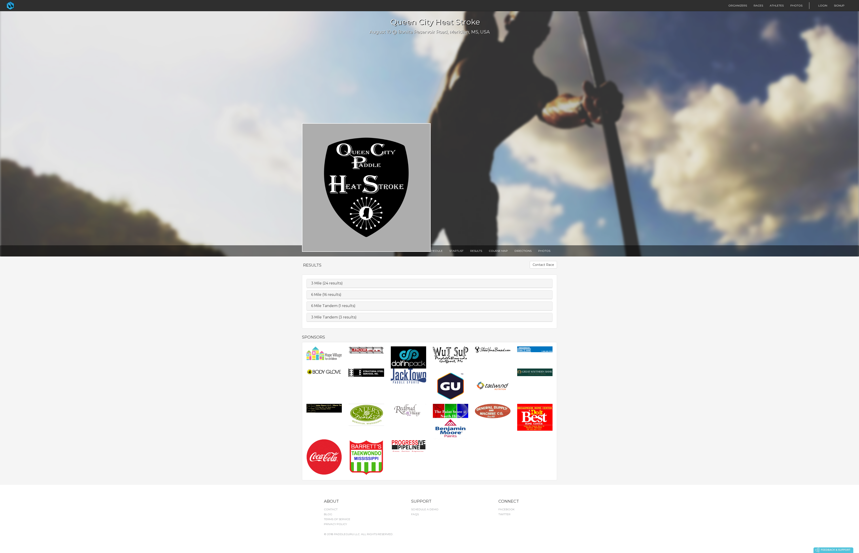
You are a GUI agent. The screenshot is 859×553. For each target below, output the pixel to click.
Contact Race (543, 265)
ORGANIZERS (737, 5)
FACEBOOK (506, 509)
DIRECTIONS (523, 250)
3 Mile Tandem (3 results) (334, 317)
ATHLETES (777, 5)
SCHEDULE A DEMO (424, 509)
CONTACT (331, 509)
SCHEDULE (435, 250)
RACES (758, 5)
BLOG (328, 514)
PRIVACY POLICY (335, 524)
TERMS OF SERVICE (337, 519)
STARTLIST (456, 250)
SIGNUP (839, 5)
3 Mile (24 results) (327, 283)
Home (19, 5)
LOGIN (822, 5)
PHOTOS (796, 5)
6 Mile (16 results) (326, 294)
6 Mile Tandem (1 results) (333, 306)
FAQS (415, 514)
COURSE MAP (498, 250)
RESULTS (476, 250)
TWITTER (504, 514)
